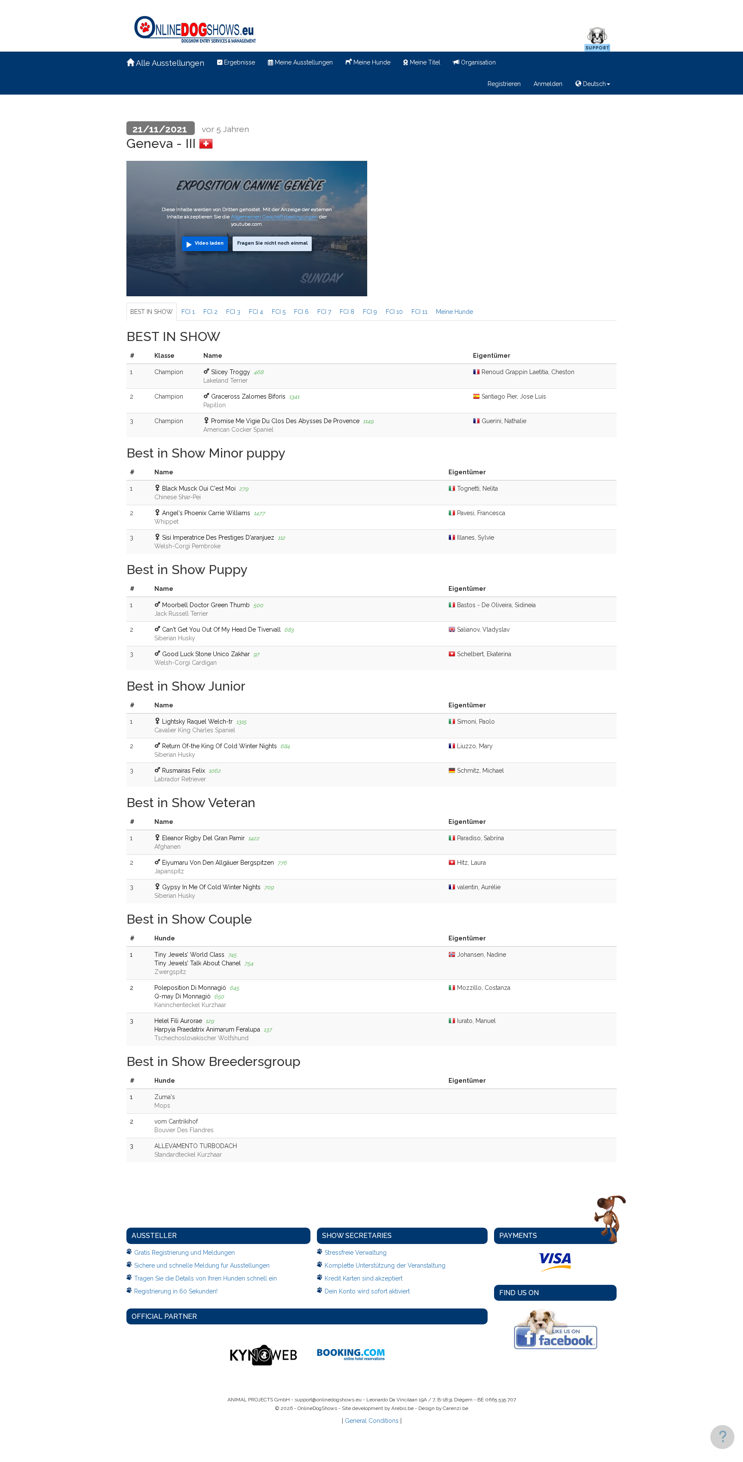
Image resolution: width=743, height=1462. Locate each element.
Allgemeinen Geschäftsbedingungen (274, 217)
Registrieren (504, 83)
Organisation (477, 62)
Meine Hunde (371, 62)
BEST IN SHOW (151, 311)
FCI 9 (370, 311)
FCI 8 (347, 311)
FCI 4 (256, 311)
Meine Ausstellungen (303, 62)
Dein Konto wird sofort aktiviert (367, 1291)
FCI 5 (279, 311)
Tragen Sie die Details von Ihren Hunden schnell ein (205, 1278)
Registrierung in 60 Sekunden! (176, 1291)
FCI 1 (188, 311)
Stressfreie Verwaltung (356, 1252)
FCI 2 (210, 311)
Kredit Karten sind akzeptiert (363, 1278)
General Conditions (372, 1420)
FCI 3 (233, 311)
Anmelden (548, 83)
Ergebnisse (238, 62)
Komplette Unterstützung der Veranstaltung (385, 1265)
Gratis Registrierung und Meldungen (184, 1252)
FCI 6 (301, 311)
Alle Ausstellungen (169, 63)
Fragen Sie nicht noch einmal (272, 243)
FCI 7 (324, 311)
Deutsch (593, 83)
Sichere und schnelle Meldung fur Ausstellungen (202, 1265)
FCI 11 (419, 311)
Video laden (209, 243)
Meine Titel (424, 62)
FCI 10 (394, 311)
